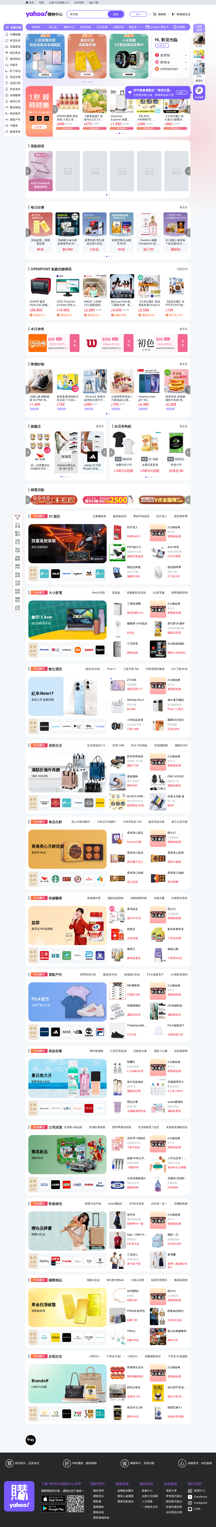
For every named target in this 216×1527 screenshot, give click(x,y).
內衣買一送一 (159, 1203)
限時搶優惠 (96, 1051)
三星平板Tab (131, 669)
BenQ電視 (98, 592)
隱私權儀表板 (101, 1517)
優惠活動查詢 (125, 1501)
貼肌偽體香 (181, 1051)
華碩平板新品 (141, 516)
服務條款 (98, 1507)
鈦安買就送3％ (96, 745)
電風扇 (116, 592)
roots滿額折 (115, 1203)
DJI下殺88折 (179, 669)
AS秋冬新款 (136, 1203)
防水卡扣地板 (139, 745)
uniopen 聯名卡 (159, 27)
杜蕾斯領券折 (179, 898)
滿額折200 (181, 745)
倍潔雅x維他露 (73, 1127)
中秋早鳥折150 (132, 822)
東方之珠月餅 (179, 822)
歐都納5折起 (132, 974)
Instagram (200, 1503)
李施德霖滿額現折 (177, 1127)
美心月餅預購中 (80, 822)
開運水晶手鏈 (93, 1203)
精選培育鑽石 (159, 1280)
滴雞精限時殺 (139, 898)
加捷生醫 (159, 898)
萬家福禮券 (181, 1280)
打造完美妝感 (118, 1051)
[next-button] (187, 500)
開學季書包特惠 (121, 1127)
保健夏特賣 (94, 898)
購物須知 (98, 1512)
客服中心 (147, 1490)
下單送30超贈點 (178, 1356)
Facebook (200, 1496)
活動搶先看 (140, 1051)
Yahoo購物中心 (44, 14)
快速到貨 (85, 27)
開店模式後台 (174, 1501)
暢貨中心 (69, 27)
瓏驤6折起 (93, 1280)
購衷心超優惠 (125, 1496)
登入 (138, 14)
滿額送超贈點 (115, 898)
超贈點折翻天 (125, 1490)
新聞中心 (200, 1490)
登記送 (53, 27)
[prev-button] (28, 500)
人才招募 (147, 1501)
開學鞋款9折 (88, 974)
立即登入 (162, 45)
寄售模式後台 (174, 1496)
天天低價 (102, 27)
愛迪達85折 (110, 974)
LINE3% (94, 1356)
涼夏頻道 (118, 27)
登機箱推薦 (181, 1203)
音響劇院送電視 (136, 592)
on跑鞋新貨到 (179, 974)
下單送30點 (113, 1356)
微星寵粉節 (119, 516)
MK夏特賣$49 (115, 1280)
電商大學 (171, 1490)
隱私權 (97, 1501)
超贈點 (182, 27)
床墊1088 (118, 745)
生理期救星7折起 (148, 1127)
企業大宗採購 (150, 1496)
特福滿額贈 (161, 745)
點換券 (36, 27)
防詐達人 (161, 516)
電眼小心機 (160, 1051)
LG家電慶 (159, 592)
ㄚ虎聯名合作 (150, 1507)
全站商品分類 (174, 1512)
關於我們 (98, 1490)
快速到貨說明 (174, 1507)
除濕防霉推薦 (97, 1127)
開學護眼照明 (179, 592)
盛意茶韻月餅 (156, 822)
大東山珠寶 (137, 1280)
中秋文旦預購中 (106, 822)
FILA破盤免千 (155, 974)
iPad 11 (111, 669)
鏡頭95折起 (93, 669)
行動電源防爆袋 (155, 669)
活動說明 (182, 269)
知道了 (181, 92)
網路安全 (98, 1496)
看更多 (199, 80)
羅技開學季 (181, 516)
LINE (197, 1509)
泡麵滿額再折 (153, 1356)
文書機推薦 (99, 516)
